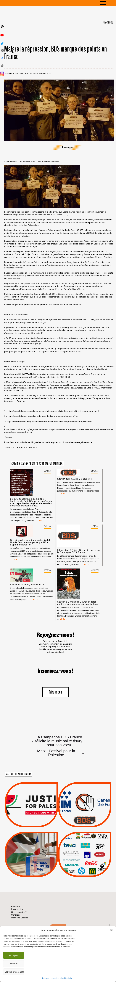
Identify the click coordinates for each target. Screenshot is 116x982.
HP (89, 853)
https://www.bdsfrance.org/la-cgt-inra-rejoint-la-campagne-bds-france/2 (42, 416)
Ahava (88, 845)
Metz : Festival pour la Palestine (61, 753)
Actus (27, 824)
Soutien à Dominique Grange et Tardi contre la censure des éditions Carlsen (77, 603)
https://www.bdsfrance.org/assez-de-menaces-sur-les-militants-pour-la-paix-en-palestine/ (49, 421)
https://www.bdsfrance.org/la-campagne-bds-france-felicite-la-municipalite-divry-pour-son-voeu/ (53, 411)
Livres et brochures (84, 860)
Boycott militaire (84, 817)
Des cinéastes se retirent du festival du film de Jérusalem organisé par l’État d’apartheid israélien (30, 542)
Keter (84, 856)
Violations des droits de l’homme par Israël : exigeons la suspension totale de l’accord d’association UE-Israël (31, 800)
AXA (77, 849)
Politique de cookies (50, 978)
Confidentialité (66, 978)
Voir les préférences (14, 972)
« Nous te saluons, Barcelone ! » (27, 584)
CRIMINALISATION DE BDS (17, 73)
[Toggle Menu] (107, 3)
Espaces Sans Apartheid (31, 862)
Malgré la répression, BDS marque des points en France (55, 52)
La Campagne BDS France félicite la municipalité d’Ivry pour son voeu (56, 741)
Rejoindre (15, 906)
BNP (84, 849)
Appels (25, 820)
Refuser (14, 963)
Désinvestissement (94, 841)
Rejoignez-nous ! (55, 635)
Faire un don (55, 692)
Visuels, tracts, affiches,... (84, 872)
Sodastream (84, 868)
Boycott (79, 841)
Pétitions (36, 824)
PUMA (89, 864)
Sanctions (36, 820)
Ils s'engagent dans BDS (40, 73)
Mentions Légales (19, 917)
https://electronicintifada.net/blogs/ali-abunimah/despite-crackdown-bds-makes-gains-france (48, 442)
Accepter (13, 955)
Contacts (15, 915)
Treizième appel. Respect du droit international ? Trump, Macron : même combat (84, 796)
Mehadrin (80, 864)
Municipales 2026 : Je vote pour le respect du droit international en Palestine (31, 846)
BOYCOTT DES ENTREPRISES (85, 812)
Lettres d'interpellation (85, 821)
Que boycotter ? (84, 836)
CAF (90, 849)
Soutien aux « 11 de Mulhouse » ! (74, 479)
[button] (111, 930)
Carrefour (81, 853)
